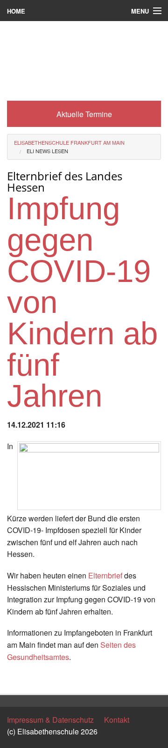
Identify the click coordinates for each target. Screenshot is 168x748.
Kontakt (116, 719)
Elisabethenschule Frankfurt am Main (69, 142)
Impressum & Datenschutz (50, 719)
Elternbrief (105, 575)
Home (16, 11)
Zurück (18, 678)
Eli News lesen (47, 151)
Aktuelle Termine (84, 114)
